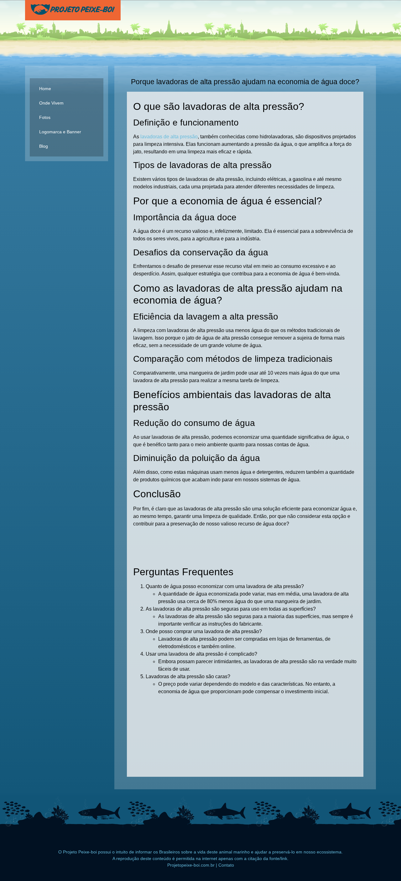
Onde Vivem (51, 102)
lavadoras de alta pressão (169, 136)
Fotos (44, 117)
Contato (226, 865)
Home (45, 88)
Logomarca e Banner (60, 131)
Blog (43, 146)
